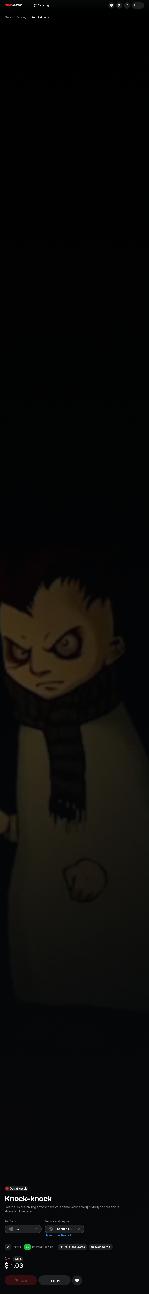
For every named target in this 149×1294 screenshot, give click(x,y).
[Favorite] (111, 5)
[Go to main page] (13, 6)
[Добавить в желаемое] (77, 1280)
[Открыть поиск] (127, 5)
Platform (10, 1221)
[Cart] (119, 5)
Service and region (57, 1221)
